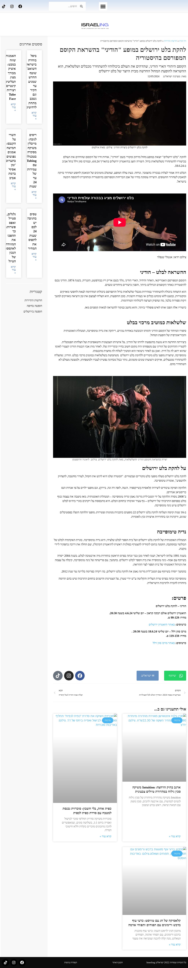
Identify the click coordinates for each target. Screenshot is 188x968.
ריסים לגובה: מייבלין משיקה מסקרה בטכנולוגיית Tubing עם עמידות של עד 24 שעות (29, 160)
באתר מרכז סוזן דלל (164, 643)
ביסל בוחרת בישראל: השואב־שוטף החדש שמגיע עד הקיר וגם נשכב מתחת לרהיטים (31, 81)
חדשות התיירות (170, 41)
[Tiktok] (4, 6)
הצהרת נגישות (70, 962)
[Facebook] (20, 6)
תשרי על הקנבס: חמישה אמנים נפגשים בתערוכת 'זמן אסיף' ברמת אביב (10, 156)
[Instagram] (12, 6)
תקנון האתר (117, 962)
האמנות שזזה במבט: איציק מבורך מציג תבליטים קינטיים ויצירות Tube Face (10, 77)
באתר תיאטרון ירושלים (162, 624)
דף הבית (182, 41)
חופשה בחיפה (34, 305)
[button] (103, 6)
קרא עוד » (175, 836)
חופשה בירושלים (33, 311)
